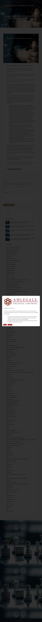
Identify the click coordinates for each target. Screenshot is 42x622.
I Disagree (10, 324)
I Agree (5, 324)
